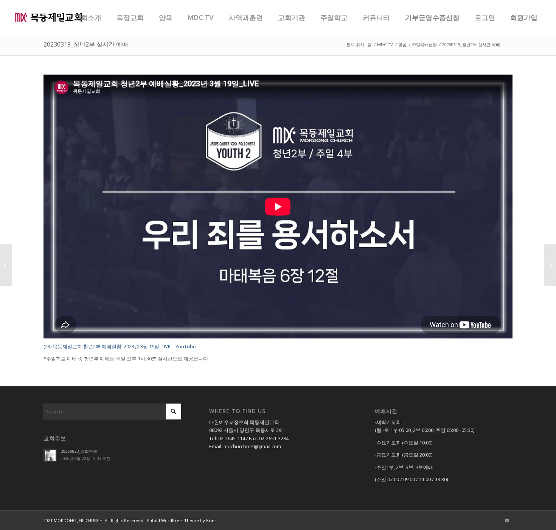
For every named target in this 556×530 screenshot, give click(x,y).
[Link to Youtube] (507, 520)
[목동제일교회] (48, 17)
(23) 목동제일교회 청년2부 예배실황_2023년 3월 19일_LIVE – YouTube (119, 346)
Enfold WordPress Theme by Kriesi (182, 520)
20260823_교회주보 (79, 451)
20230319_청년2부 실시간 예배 (85, 44)
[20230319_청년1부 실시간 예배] (6, 265)
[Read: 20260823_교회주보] (50, 455)
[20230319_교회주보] (550, 265)
